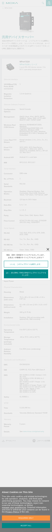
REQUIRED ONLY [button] (26, 518)
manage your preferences (14, 507)
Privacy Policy (12, 512)
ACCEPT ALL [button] (26, 526)
